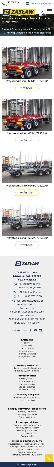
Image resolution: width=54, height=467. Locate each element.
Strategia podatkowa (27, 356)
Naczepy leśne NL (27, 378)
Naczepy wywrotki (27, 365)
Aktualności (27, 345)
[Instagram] (40, 330)
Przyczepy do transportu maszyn (27, 455)
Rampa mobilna (27, 400)
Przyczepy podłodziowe (27, 449)
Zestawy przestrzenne (27, 414)
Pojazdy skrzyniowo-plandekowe (27, 408)
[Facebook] (31, 330)
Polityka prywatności (27, 354)
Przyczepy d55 (27, 436)
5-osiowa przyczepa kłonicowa (27, 397)
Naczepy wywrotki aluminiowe (27, 368)
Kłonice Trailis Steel (27, 387)
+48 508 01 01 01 (12, 4)
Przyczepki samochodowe (27, 440)
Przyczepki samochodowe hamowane (27, 446)
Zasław (5, 29)
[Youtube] (35, 330)
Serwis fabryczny (27, 351)
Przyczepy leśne (20, 29)
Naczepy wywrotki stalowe (27, 371)
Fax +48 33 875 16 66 (30, 296)
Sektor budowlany (27, 417)
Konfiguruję (26, 87)
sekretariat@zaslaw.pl (41, 3)
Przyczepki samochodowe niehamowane (27, 444)
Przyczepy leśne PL (40, 29)
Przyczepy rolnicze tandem (27, 428)
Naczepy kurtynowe (27, 411)
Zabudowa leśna (27, 384)
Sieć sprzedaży (27, 348)
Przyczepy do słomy (27, 433)
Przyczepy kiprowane (27, 452)
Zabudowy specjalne (27, 394)
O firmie (27, 343)
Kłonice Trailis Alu (27, 389)
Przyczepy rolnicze (27, 422)
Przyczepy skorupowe (27, 430)
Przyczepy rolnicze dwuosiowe (27, 425)
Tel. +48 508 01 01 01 (29, 292)
